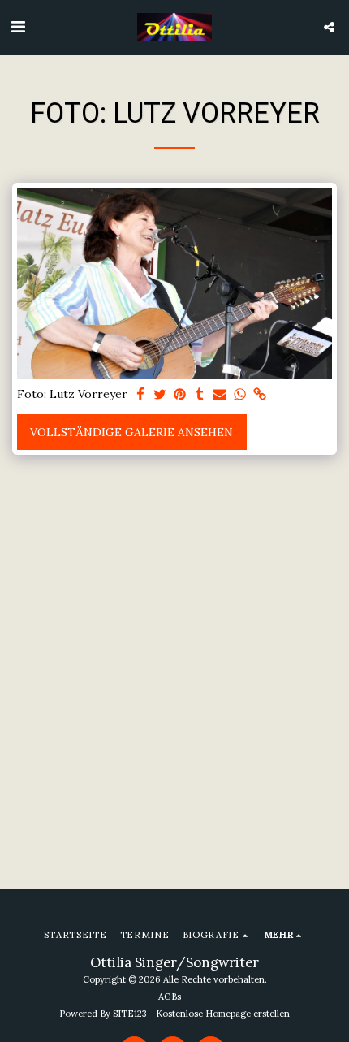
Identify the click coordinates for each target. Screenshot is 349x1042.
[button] (18, 26)
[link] (259, 395)
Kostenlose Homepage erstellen (223, 1013)
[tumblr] (200, 395)
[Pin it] (180, 395)
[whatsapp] (240, 395)
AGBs (169, 996)
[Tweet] (160, 395)
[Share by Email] (220, 395)
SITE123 (130, 1013)
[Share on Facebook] (140, 395)
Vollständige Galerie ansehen (131, 432)
